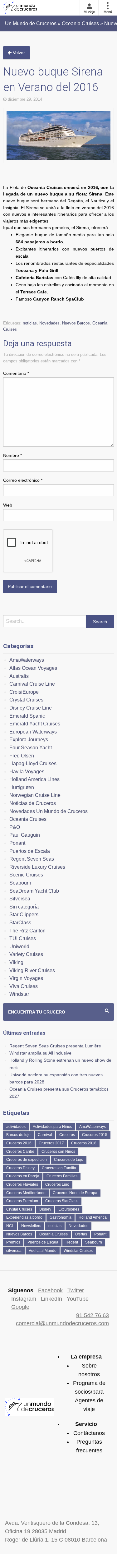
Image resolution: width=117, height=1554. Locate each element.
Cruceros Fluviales (22, 1184)
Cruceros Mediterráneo (26, 1193)
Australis (19, 676)
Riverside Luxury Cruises (37, 867)
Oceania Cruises (27, 819)
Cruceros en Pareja (22, 1176)
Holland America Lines (34, 779)
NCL (10, 1226)
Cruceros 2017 (51, 1143)
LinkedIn (51, 1299)
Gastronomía (60, 1217)
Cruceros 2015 (94, 1135)
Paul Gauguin (24, 835)
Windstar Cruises (78, 1250)
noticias (30, 323)
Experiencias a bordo (24, 1217)
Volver (18, 52)
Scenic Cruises (26, 874)
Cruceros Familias (61, 1176)
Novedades (49, 323)
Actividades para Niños (52, 1126)
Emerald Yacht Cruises (34, 723)
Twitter (75, 1290)
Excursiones (68, 1209)
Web (7, 505)
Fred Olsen (21, 755)
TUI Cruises (22, 938)
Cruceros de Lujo (68, 1159)
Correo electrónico (22, 480)
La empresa (86, 1357)
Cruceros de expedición (26, 1159)
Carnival (45, 1135)
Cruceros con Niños (58, 1151)
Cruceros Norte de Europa (75, 1193)
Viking (16, 962)
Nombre (12, 455)
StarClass (20, 922)
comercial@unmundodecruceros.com (62, 1323)
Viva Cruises (23, 986)
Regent (72, 1242)
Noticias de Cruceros (32, 803)
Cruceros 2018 (83, 1143)
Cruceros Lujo (57, 1184)
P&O (14, 827)
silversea (14, 1250)
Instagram (23, 1299)
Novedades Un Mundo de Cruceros (48, 811)
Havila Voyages (26, 771)
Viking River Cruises (32, 970)
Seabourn (20, 882)
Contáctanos (89, 1433)
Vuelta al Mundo (42, 1250)
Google (20, 1307)
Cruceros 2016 (19, 1143)
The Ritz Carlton (27, 930)
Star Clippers (23, 914)
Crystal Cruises (26, 699)
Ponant (17, 843)
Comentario (16, 373)
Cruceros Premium (22, 1201)
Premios (13, 1242)
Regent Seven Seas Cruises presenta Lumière (55, 1045)
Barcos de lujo (18, 1135)
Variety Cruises (26, 954)
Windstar (19, 994)
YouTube (78, 1299)
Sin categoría (24, 906)
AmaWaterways (26, 660)
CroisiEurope (24, 692)
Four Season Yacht (30, 747)
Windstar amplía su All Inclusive (40, 1053)
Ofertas (81, 1234)
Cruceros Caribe (20, 1151)
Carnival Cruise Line (32, 684)
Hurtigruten (21, 787)
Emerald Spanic (27, 716)
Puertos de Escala (29, 851)
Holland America (93, 1217)
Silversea (19, 898)
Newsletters (31, 1226)
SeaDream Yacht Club (34, 891)
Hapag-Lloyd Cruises (32, 763)
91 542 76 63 (92, 1315)
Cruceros (67, 1135)
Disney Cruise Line (30, 707)
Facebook (50, 1290)
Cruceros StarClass (61, 1201)
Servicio (86, 1424)
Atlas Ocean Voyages (33, 668)
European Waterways (33, 731)
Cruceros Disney (20, 1168)
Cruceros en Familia (59, 1168)
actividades (16, 1126)
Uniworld (19, 946)
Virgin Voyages (26, 978)
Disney (45, 1209)
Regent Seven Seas (31, 859)
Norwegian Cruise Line (35, 795)
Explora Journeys (28, 739)
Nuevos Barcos (76, 323)
